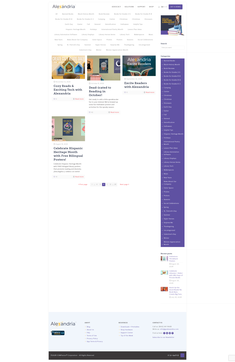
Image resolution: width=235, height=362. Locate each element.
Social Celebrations (145, 40)
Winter (98, 50)
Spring (60, 45)
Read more (79, 99)
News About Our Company (77, 40)
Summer (88, 45)
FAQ (88, 333)
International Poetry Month (112, 29)
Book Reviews (104, 14)
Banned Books (67, 14)
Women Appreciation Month (117, 50)
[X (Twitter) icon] (170, 355)
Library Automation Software (65, 34)
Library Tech (125, 34)
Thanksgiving (129, 45)
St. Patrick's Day (73, 45)
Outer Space (97, 40)
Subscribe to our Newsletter (163, 337)
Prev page (83, 184)
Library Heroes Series (107, 34)
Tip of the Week (127, 335)
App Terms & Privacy (95, 341)
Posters (119, 40)
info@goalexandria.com (169, 329)
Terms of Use (92, 335)
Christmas (124, 19)
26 (115, 184)
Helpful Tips (138, 24)
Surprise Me (115, 45)
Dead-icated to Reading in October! (100, 91)
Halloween (125, 24)
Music (151, 34)
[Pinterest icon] (176, 355)
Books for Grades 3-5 (122, 14)
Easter (79, 24)
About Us (90, 330)
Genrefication (110, 24)
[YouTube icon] (172, 355)
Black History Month (86, 14)
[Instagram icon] (178, 355)
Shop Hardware (127, 330)
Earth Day (69, 24)
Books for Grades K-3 (85, 19)
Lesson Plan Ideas (135, 29)
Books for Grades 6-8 (143, 14)
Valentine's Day (85, 50)
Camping (101, 19)
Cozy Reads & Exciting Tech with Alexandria (68, 89)
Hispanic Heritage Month (75, 29)
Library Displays (88, 34)
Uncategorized (144, 45)
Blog (88, 327)
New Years (59, 40)
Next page (124, 184)
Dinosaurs (148, 19)
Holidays (93, 29)
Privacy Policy (92, 338)
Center (112, 19)
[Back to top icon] (182, 355)
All (57, 14)
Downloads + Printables (130, 327)
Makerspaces (139, 34)
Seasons (130, 40)
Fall (88, 24)
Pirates (109, 40)
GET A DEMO (175, 7)
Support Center (127, 333)
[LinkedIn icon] (174, 355)
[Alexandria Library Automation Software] (64, 6)
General (97, 24)
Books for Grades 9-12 (63, 19)
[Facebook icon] (168, 355)
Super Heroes (100, 45)
